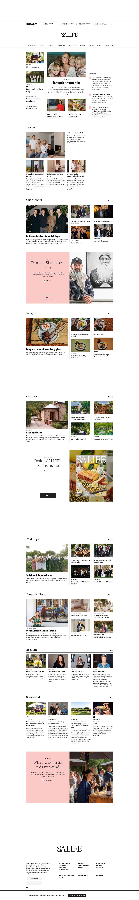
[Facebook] (27, 887)
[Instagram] (29, 887)
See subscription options (77, 895)
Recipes (82, 45)
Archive (61, 877)
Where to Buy (63, 869)
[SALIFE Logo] (69, 35)
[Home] (35, 24)
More (110, 201)
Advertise (99, 875)
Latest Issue (51, 45)
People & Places (72, 45)
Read (47, 297)
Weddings (91, 45)
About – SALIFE (83, 875)
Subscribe (107, 45)
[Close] (136, 893)
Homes (99, 45)
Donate (34, 883)
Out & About (61, 45)
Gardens (42, 45)
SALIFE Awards (32, 45)
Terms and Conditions (66, 875)
